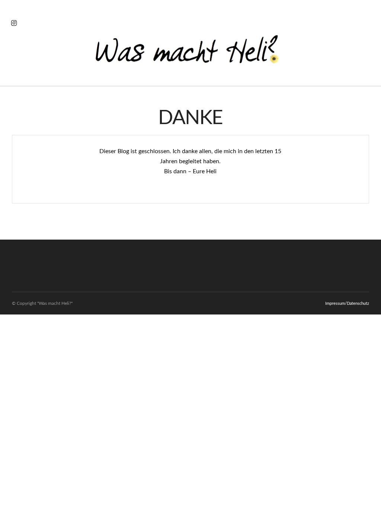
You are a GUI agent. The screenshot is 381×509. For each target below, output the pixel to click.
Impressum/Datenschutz (347, 303)
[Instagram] (14, 23)
